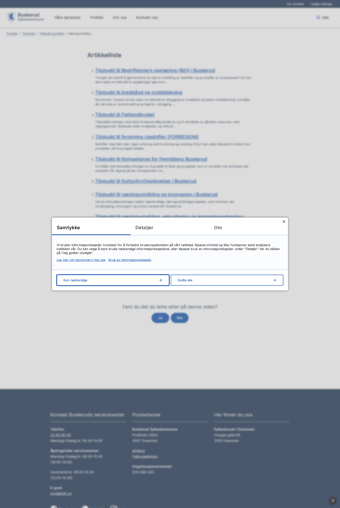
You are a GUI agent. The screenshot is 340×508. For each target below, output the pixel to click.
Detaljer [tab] (144, 227)
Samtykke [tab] (68, 227)
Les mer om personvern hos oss (81, 260)
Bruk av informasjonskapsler (130, 260)
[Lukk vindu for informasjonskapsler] (284, 221)
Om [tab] (218, 227)
